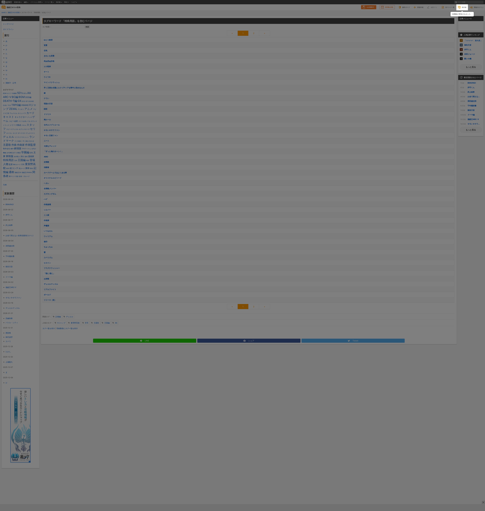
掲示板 (464, 7)
